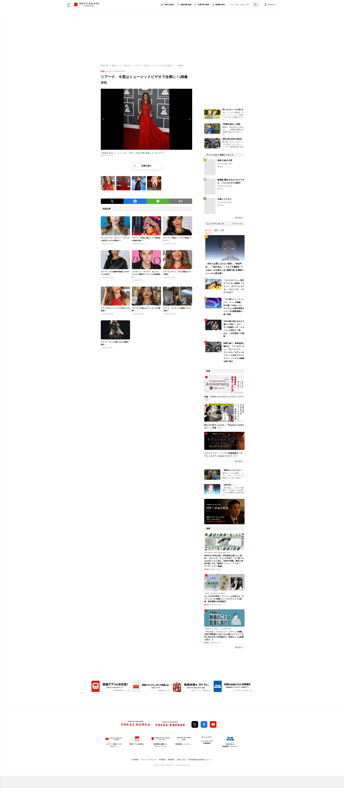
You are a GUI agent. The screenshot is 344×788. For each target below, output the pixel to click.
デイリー (208, 230)
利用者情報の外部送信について (200, 760)
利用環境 (171, 760)
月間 (222, 230)
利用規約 (162, 760)
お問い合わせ (181, 760)
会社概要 (135, 760)
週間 (216, 230)
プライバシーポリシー (149, 760)
